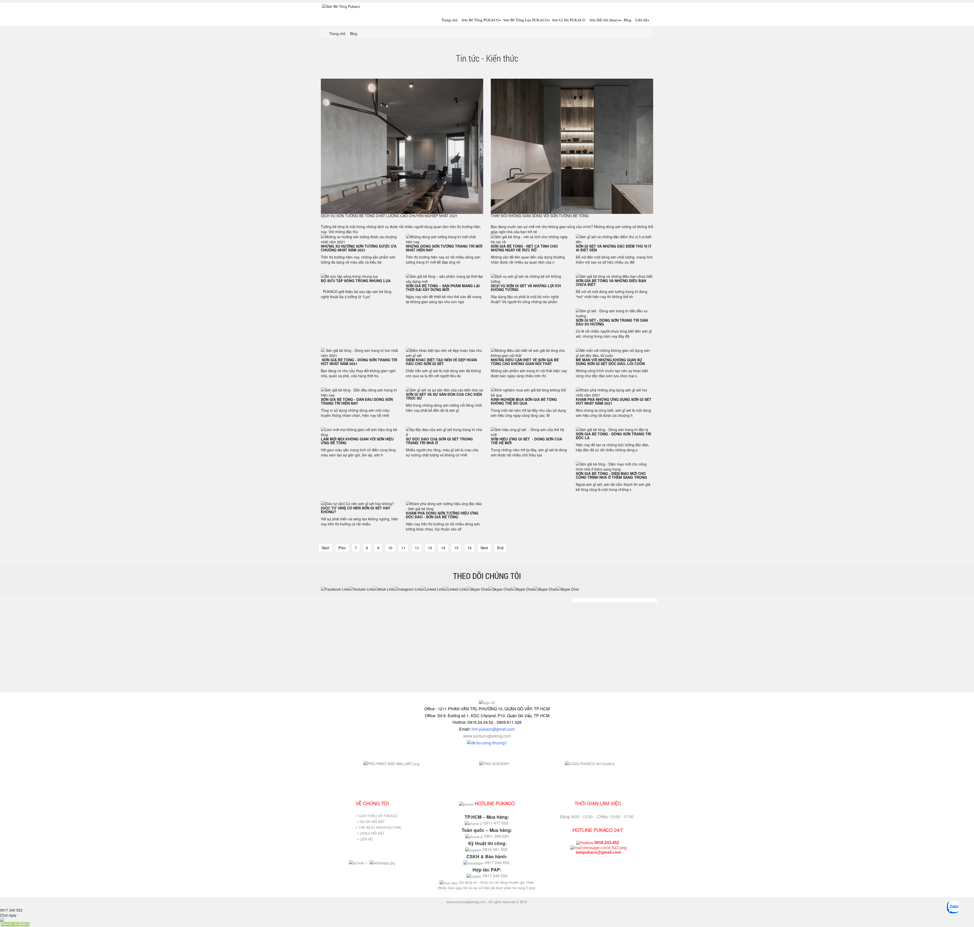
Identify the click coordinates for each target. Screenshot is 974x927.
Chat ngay (8, 915)
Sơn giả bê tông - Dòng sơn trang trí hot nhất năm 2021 (359, 361)
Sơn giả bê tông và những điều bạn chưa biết (611, 282)
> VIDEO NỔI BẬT (371, 833)
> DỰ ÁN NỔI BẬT (371, 822)
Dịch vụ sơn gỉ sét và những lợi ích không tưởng (526, 287)
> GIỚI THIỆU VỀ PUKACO (376, 816)
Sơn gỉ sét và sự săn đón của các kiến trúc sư (444, 396)
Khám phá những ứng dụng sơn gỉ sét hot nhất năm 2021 (613, 401)
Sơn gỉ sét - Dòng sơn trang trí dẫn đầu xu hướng (612, 322)
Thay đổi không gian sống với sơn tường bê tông (540, 215)
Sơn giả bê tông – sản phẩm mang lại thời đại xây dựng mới (443, 287)
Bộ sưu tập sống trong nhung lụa (356, 280)
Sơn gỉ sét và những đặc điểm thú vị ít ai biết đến (614, 248)
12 (417, 547)
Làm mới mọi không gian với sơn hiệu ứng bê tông (357, 440)
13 (430, 547)
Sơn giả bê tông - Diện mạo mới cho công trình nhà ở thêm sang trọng (611, 475)
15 (456, 547)
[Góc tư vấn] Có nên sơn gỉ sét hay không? (355, 509)
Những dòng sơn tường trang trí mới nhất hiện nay (444, 248)
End (500, 547)
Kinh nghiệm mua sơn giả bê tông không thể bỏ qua (524, 401)
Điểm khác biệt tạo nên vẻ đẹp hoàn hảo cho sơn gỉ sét (441, 361)
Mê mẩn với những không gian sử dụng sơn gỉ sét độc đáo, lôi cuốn (610, 361)
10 (390, 547)
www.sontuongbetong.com (487, 736)
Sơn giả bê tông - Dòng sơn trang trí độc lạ (613, 435)
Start (325, 547)
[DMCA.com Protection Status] (15, 923)
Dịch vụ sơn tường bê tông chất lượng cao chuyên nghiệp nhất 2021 (389, 215)
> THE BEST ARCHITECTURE (379, 828)
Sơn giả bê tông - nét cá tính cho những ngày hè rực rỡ (524, 248)
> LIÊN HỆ (365, 839)
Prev (342, 547)
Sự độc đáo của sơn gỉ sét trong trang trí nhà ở (439, 440)
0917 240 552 (11, 910)
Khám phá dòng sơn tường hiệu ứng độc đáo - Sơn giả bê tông (442, 514)
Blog (627, 20)
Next (484, 547)
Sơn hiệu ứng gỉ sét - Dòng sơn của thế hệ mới (526, 440)
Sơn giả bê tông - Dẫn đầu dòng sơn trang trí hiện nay (357, 401)
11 (404, 547)
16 (469, 547)
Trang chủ (450, 20)
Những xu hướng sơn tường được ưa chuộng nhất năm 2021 (358, 248)
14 (443, 547)
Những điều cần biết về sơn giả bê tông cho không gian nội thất (525, 361)
